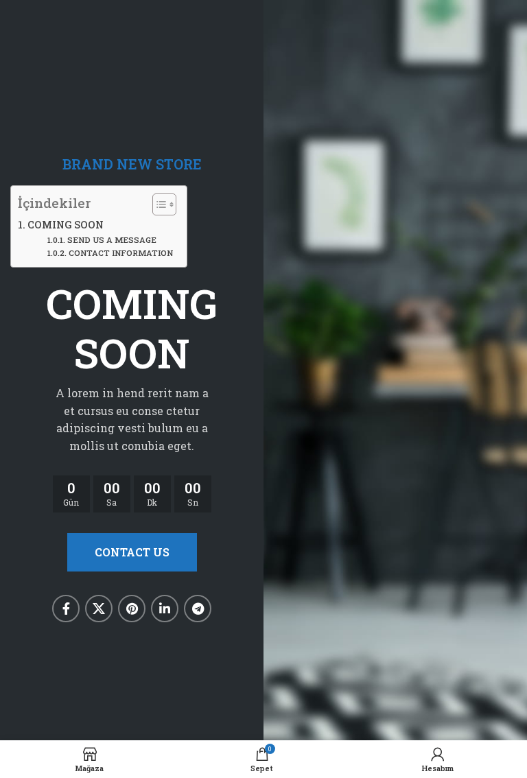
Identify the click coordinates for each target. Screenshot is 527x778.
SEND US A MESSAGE (111, 240)
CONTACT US (132, 552)
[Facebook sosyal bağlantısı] (66, 608)
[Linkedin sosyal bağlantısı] (164, 608)
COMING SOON (65, 224)
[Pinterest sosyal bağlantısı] (131, 608)
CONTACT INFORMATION (120, 253)
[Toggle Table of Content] (157, 204)
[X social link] (99, 608)
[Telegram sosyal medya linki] (197, 608)
